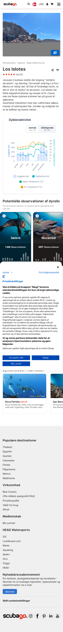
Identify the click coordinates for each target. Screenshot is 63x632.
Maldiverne (9, 478)
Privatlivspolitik (11, 500)
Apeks (6, 554)
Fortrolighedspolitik (49, 272)
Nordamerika (9, 63)
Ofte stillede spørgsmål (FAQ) (19, 496)
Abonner (9, 591)
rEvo (5, 558)
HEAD (6, 567)
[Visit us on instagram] (30, 616)
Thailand (7, 447)
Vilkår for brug (10, 505)
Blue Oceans (9, 491)
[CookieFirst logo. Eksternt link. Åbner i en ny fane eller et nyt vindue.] (4, 276)
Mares (6, 545)
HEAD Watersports (16, 530)
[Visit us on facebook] (37, 616)
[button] (8, 273)
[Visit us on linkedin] (51, 616)
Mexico (21, 63)
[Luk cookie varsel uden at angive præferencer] (58, 267)
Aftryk (6, 509)
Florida (6, 464)
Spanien (7, 455)
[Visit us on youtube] (57, 616)
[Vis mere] (55, 52)
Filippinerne (9, 469)
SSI (4, 536)
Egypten (7, 451)
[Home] (10, 4)
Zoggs (6, 563)
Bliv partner (9, 523)
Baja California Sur (36, 63)
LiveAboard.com (12, 541)
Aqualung (8, 550)
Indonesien (9, 460)
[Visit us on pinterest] (44, 616)
